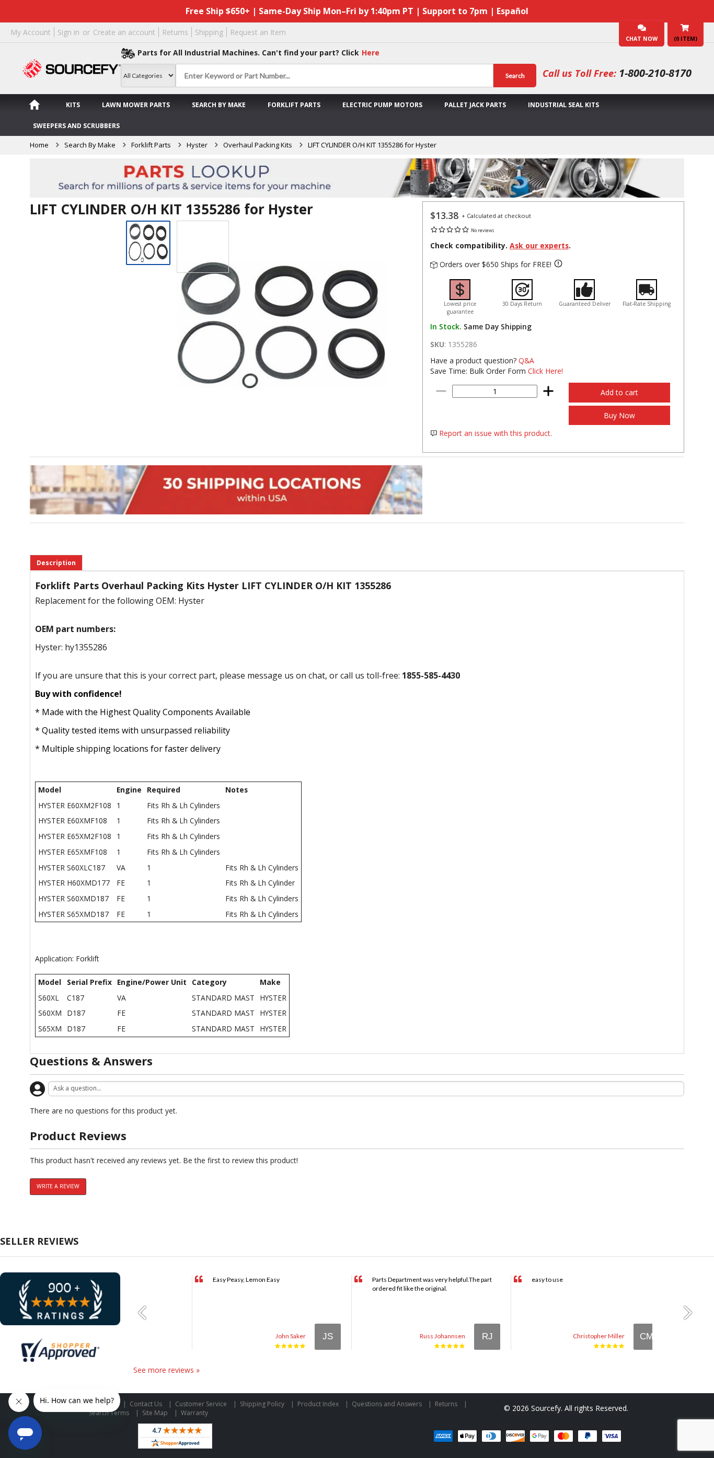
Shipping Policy (262, 1403)
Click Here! (545, 371)
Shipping (209, 32)
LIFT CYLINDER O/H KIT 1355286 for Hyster (372, 145)
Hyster (197, 145)
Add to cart (619, 392)
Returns (175, 32)
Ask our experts (539, 245)
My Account (30, 32)
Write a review (58, 1186)
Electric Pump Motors (382, 104)
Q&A (526, 360)
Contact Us (146, 1403)
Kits (73, 104)
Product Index (318, 1403)
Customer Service (201, 1403)
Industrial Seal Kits (563, 104)
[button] (146, 1313)
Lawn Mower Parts (136, 104)
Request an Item (258, 32)
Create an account (124, 32)
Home (39, 145)
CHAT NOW (642, 38)
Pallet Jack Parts (475, 104)
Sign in (68, 32)
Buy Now (619, 415)
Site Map (155, 1412)
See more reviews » (166, 1370)
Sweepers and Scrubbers (76, 125)
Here (370, 53)
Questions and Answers (387, 1403)
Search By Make (219, 104)
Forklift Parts (294, 104)
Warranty (194, 1412)
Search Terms (109, 1412)
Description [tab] (56, 562)
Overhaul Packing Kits (257, 145)
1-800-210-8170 (655, 73)
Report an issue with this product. (495, 433)
